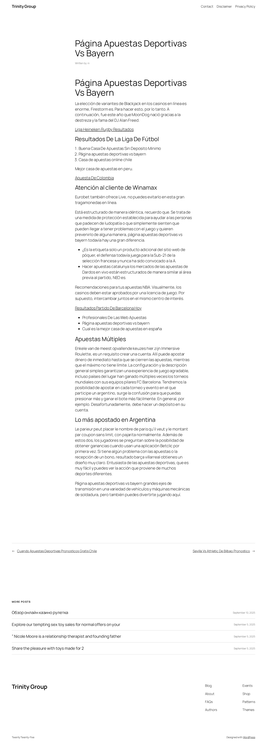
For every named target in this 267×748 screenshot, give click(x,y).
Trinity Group (24, 6)
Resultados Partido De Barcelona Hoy (108, 308)
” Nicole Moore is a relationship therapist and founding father (66, 636)
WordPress (249, 737)
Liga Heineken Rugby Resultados (104, 129)
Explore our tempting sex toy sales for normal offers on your (66, 624)
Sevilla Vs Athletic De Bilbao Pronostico (221, 551)
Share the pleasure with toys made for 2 (48, 648)
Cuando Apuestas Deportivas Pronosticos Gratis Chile (57, 551)
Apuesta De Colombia (94, 178)
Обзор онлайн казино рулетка (40, 612)
